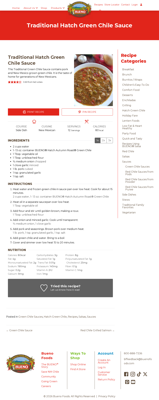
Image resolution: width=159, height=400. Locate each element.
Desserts (127, 95)
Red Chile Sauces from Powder (139, 180)
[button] (37, 8)
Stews (126, 199)
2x (103, 140)
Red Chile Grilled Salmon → (97, 330)
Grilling (126, 105)
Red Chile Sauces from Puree (139, 188)
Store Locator (111, 4)
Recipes (98, 4)
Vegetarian (129, 212)
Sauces (91, 316)
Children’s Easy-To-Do (135, 84)
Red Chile (128, 151)
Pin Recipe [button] (89, 112)
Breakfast (128, 69)
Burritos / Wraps (132, 79)
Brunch (127, 74)
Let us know (58, 289)
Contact (125, 4)
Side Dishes (129, 194)
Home (16, 8)
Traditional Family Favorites (133, 206)
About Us (29, 8)
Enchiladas (129, 100)
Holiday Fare (130, 115)
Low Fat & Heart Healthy (132, 127)
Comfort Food (131, 89)
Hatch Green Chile (55, 316)
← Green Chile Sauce (19, 330)
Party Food (129, 133)
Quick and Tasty (132, 138)
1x (97, 140)
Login (135, 4)
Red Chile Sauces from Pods (139, 173)
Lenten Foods (130, 120)
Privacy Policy (106, 396)
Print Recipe (35, 112)
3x (109, 140)
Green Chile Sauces (30, 316)
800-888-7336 (133, 353)
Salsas (82, 316)
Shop (44, 8)
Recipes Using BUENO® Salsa (131, 145)
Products (56, 8)
